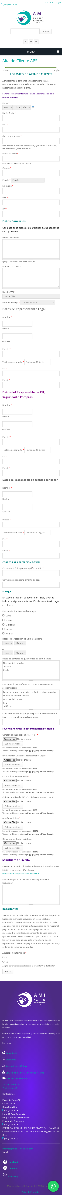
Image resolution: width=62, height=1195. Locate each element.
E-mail (6, 380)
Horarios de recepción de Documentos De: (22, 638)
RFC (5, 124)
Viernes (9, 633)
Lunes (8, 615)
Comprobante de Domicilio (15, 776)
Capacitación (12, 1053)
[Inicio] (30, 18)
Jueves (9, 629)
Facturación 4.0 (10, 1088)
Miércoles (10, 624)
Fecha (6, 103)
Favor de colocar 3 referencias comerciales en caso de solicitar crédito (27, 686)
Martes (9, 620)
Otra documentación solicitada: (17, 838)
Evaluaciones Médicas (16, 1066)
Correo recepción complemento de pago (21, 579)
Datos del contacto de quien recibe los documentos (26, 658)
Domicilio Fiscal (10, 153)
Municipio (7, 185)
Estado (6, 180)
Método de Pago (11, 302)
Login (58, 2)
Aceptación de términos (14, 952)
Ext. (4, 368)
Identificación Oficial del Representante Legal (24, 755)
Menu (31, 51)
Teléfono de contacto (13, 362)
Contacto (49, 2)
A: (3, 648)
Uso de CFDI (8, 292)
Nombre (7, 317)
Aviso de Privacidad (31, 1192)
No (7, 961)
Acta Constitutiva (11, 818)
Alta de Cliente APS (12, 1084)
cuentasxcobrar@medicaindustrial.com (20, 873)
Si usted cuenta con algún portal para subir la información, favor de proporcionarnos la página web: (29, 715)
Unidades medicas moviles (18, 1078)
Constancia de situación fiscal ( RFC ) (20, 734)
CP (4, 209)
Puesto (6, 349)
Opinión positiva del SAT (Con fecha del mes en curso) (28, 797)
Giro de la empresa (12, 136)
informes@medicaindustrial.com (17, 1148)
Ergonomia (11, 1059)
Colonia (6, 168)
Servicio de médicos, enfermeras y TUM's (25, 1072)
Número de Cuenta (11, 266)
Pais (5, 197)
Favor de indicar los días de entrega (19, 611)
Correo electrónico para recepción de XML (23, 568)
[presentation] (33, 107)
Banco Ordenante (10, 237)
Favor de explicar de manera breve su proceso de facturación (25, 881)
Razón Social (9, 113)
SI (6, 957)
